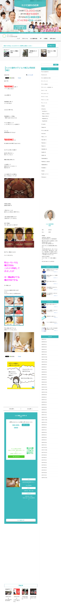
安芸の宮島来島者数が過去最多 (8, 600)
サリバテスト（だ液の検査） (47, 87)
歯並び (43, 145)
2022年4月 (43, 437)
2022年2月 (43, 442)
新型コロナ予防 (45, 113)
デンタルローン (44, 93)
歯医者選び (44, 149)
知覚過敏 (43, 167)
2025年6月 (43, 341)
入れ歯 (43, 124)
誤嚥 (43, 170)
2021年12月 (44, 447)
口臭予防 (44, 111)
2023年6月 (43, 402)
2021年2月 (43, 472)
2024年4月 (43, 376)
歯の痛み (43, 142)
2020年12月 (44, 477)
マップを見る (29, 485)
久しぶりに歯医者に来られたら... (52, 322)
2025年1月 (43, 354)
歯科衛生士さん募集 (45, 161)
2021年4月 (43, 467)
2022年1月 (43, 444)
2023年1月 (43, 414)
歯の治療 (43, 139)
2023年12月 (44, 387)
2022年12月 (44, 417)
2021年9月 (43, 454)
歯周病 (43, 152)
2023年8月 (43, 397)
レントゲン (44, 102)
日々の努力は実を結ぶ (25, 598)
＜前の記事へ (11, 408)
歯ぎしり (43, 136)
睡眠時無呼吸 (44, 164)
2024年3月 (43, 379)
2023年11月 (44, 389)
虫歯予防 (44, 120)
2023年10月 (44, 392)
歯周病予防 (44, 118)
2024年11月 (44, 359)
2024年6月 (43, 371)
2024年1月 (43, 384)
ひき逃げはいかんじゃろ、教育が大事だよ (17, 600)
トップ (18, 38)
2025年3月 (43, 349)
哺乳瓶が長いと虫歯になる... (51, 316)
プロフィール (25, 38)
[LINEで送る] (12, 78)
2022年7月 (43, 429)
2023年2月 (43, 412)
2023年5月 (43, 404)
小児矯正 (46, 38)
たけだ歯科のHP (20, 520)
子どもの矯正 (44, 130)
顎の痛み (43, 177)
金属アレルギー (44, 173)
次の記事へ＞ (30, 408)
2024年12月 (44, 356)
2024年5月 (43, 374)
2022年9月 (43, 424)
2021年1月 (43, 475)
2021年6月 (43, 462)
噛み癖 (43, 127)
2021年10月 (44, 452)
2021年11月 (44, 449)
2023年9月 (43, 394)
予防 (43, 108)
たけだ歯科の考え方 (45, 77)
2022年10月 (44, 422)
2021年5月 (43, 464)
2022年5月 (43, 434)
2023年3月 (43, 409)
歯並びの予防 (45, 116)
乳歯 (43, 105)
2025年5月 (43, 344)
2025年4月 (43, 346)
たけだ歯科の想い (34, 38)
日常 (43, 133)
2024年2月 (43, 382)
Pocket (19, 78)
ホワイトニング (44, 99)
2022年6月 (43, 432)
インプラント (44, 80)
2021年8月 (43, 457)
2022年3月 (43, 439)
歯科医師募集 (44, 158)
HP (40, 38)
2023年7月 (43, 399)
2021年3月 (43, 470)
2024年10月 (44, 361)
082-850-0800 (16, 426)
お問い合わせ (53, 38)
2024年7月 (43, 369)
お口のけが (44, 74)
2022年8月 (43, 427)
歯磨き (43, 155)
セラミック (44, 90)
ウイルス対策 (44, 84)
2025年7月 (43, 339)
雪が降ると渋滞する (33, 598)
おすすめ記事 (30, 75)
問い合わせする (16, 456)
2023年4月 (43, 407)
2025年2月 (43, 351)
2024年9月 (43, 364)
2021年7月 (43, 459)
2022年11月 (44, 419)
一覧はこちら (52, 45)
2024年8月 (43, 366)
